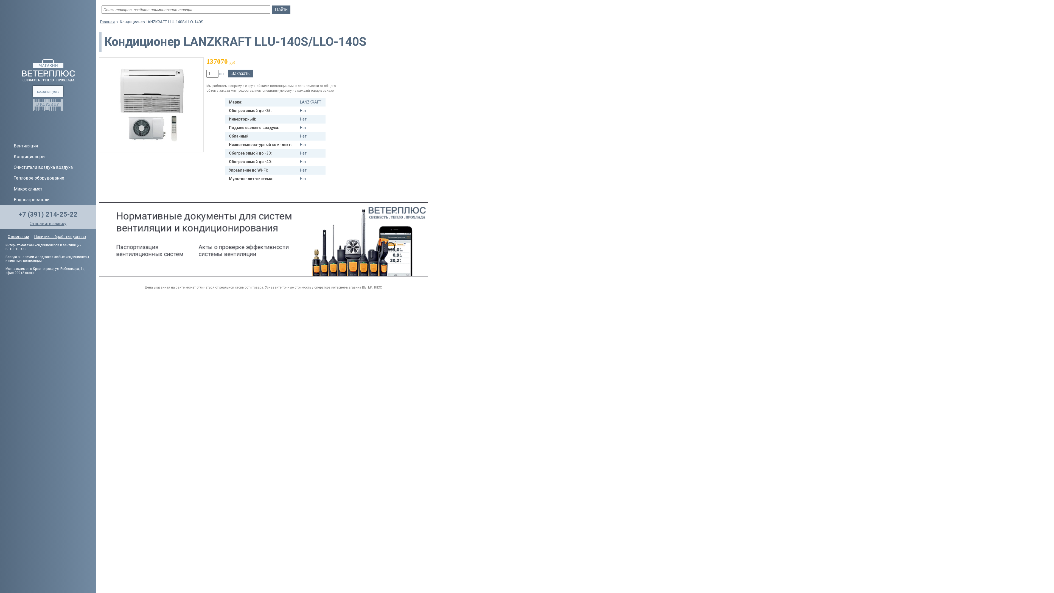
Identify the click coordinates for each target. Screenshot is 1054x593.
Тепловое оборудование (39, 178)
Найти (281, 9)
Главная (107, 22)
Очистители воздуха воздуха (43, 167)
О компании (18, 236)
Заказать (240, 73)
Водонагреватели (31, 199)
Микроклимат (28, 189)
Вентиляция (26, 146)
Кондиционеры (30, 156)
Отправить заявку (48, 223)
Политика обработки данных (60, 236)
